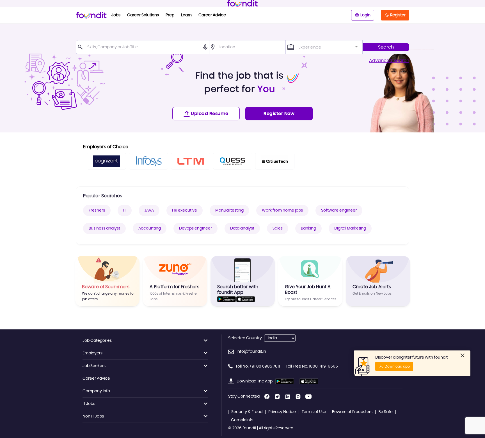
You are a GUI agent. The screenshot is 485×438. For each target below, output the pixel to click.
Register (398, 15)
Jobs (115, 15)
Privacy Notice (282, 412)
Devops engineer (195, 228)
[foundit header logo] (242, 3)
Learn (186, 15)
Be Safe (385, 412)
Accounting (149, 228)
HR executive (184, 210)
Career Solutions (143, 15)
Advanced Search (389, 60)
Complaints (242, 420)
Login (365, 15)
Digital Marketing (350, 228)
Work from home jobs (282, 210)
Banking (308, 228)
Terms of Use (314, 412)
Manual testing (229, 210)
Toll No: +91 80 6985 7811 (257, 366)
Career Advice (212, 15)
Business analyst (104, 228)
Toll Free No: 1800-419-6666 (312, 366)
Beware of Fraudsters (352, 412)
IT (124, 210)
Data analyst (242, 228)
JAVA (149, 210)
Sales (278, 228)
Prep (170, 15)
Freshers (97, 210)
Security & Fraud (246, 412)
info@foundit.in (251, 352)
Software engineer (339, 210)
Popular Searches (102, 196)
